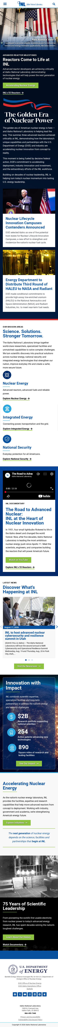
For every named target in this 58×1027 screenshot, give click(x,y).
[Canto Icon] (44, 994)
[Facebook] (15, 994)
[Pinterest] (39, 994)
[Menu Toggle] (5, 4)
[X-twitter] (20, 994)
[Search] (54, 4)
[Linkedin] (35, 994)
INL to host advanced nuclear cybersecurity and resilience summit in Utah (25, 635)
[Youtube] (25, 994)
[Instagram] (30, 994)
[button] (26, 660)
